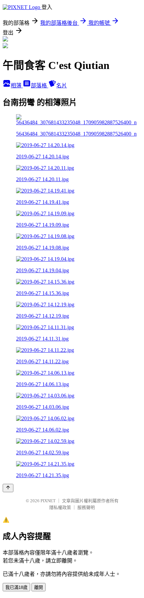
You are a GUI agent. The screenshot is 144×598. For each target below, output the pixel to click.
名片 (61, 85)
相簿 (17, 85)
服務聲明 (86, 507)
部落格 (39, 85)
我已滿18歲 (16, 587)
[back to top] (8, 488)
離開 (38, 587)
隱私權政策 (60, 507)
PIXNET (48, 500)
